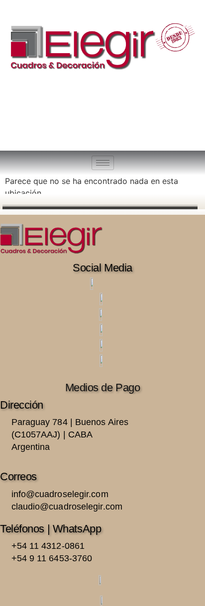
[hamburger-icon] (103, 163)
